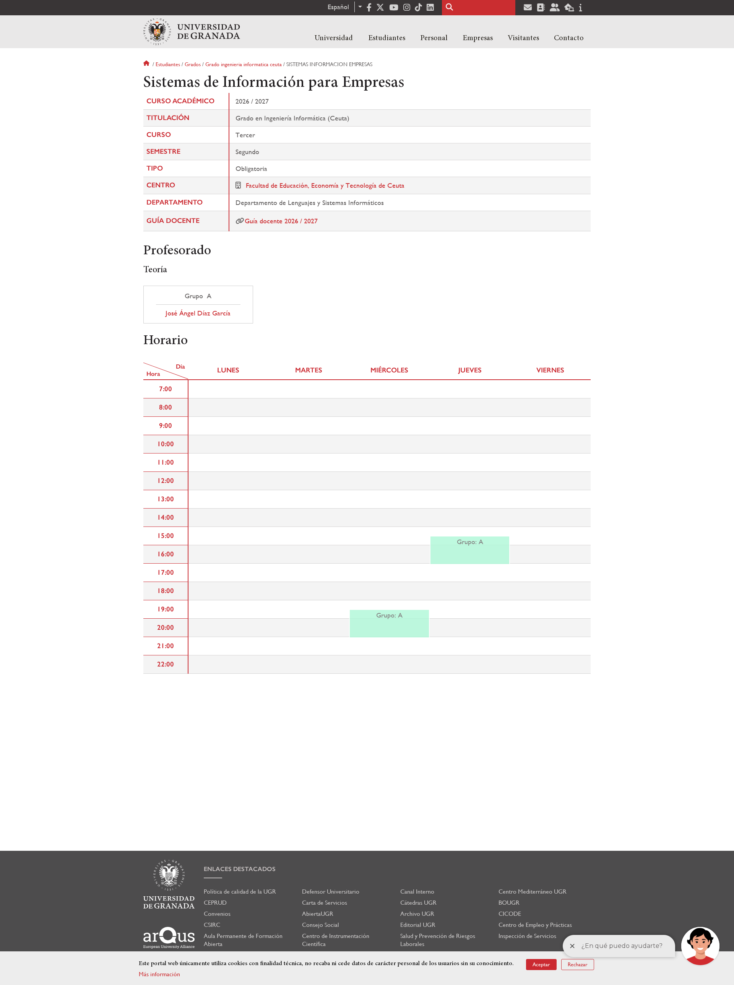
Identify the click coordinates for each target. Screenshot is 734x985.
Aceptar (541, 964)
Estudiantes (386, 38)
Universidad (334, 38)
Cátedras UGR (418, 902)
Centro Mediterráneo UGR (533, 891)
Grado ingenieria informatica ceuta (243, 64)
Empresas (478, 38)
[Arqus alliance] (169, 938)
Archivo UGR (417, 913)
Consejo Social (320, 924)
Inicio (147, 64)
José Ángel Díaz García (198, 313)
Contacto (569, 38)
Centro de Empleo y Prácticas (535, 924)
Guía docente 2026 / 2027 (281, 221)
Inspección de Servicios (527, 935)
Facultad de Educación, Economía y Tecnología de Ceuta (325, 185)
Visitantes (523, 38)
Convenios (217, 913)
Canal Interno (417, 891)
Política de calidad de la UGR (240, 891)
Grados (193, 64)
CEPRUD (215, 902)
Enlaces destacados (240, 869)
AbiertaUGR (317, 913)
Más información (159, 974)
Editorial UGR (417, 924)
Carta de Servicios (324, 902)
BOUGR (509, 902)
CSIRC (212, 924)
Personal (434, 38)
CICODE (510, 913)
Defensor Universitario (330, 891)
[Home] (191, 31)
